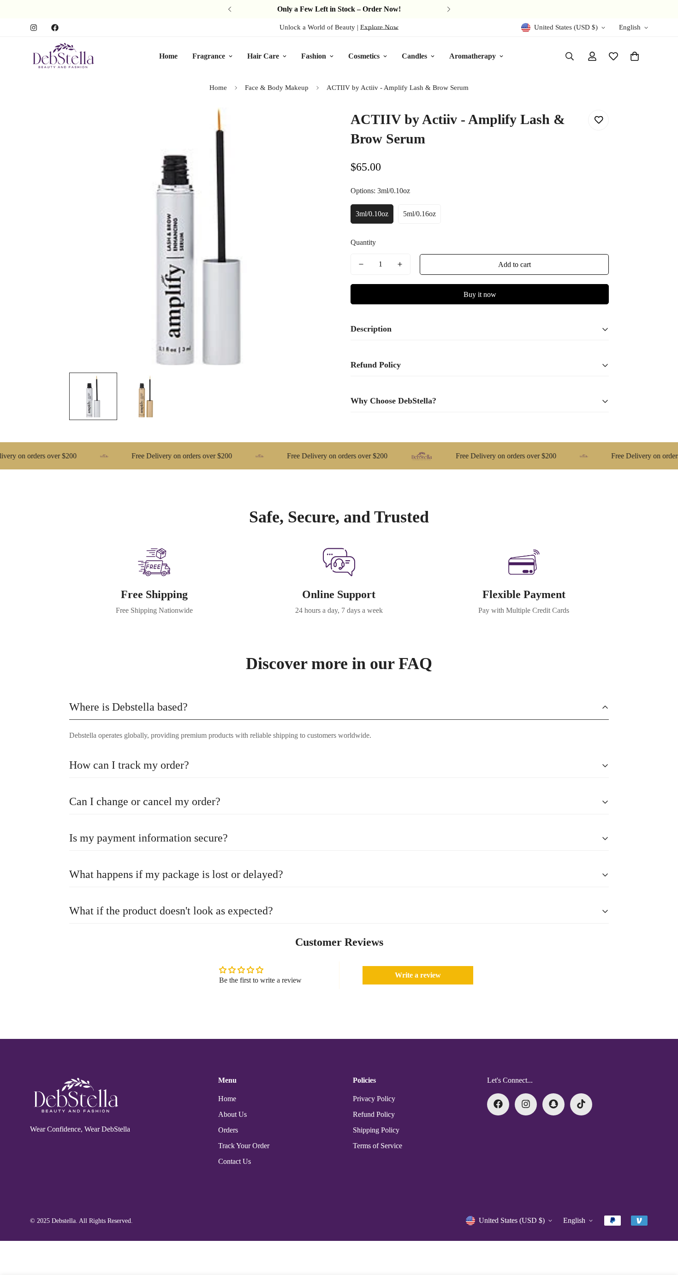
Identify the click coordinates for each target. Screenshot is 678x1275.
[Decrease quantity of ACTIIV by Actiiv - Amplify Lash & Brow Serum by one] (361, 264)
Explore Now (379, 27)
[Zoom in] (307, 127)
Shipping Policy (376, 1129)
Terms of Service (377, 1145)
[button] (634, 56)
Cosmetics (364, 56)
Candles (414, 56)
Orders (228, 1129)
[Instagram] (33, 27)
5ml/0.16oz (419, 214)
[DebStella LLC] (63, 56)
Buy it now (480, 294)
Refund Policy (374, 1114)
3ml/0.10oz (372, 214)
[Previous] (229, 9)
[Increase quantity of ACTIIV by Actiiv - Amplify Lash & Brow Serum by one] (400, 264)
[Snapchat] (553, 1104)
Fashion (313, 56)
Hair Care (263, 56)
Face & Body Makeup (277, 87)
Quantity (363, 242)
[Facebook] (55, 27)
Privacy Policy (374, 1098)
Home (168, 56)
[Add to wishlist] (598, 120)
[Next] (448, 9)
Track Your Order (243, 1145)
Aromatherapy (472, 56)
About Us (232, 1114)
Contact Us (234, 1161)
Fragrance (208, 56)
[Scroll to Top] (660, 1224)
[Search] (570, 56)
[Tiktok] (581, 1104)
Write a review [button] (418, 975)
